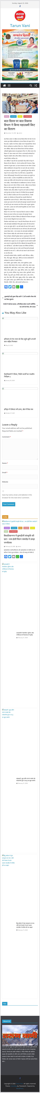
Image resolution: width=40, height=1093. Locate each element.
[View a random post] (35, 85)
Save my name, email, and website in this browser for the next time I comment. (17, 496)
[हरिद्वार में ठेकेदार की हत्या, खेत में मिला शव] (20, 389)
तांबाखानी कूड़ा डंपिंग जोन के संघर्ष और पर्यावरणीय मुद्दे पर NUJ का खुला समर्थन (25, 779)
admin (20, 133)
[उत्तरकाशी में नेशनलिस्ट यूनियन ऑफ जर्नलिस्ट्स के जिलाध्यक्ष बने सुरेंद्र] (8, 635)
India (20, 528)
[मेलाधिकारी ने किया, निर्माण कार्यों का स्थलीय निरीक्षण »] (20, 354)
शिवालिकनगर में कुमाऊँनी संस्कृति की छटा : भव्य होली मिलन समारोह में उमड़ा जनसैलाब (19, 539)
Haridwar (13, 116)
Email (4, 472)
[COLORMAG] (20, 1026)
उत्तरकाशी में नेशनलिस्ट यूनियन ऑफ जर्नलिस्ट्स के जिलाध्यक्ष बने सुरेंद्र (25, 634)
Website (5, 482)
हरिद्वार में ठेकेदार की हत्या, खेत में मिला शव (18, 409)
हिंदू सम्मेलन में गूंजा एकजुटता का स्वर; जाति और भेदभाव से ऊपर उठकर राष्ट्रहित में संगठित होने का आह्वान (25, 925)
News (6, 531)
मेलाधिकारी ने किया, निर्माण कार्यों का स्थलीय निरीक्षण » (19, 375)
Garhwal (7, 528)
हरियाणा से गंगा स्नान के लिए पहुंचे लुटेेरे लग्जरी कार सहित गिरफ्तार (20, 340)
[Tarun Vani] (4, 85)
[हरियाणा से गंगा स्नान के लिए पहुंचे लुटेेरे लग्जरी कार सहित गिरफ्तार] (20, 318)
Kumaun (26, 528)
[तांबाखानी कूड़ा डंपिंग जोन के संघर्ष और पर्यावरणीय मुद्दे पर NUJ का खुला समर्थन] (8, 781)
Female (6, 116)
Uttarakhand (27, 116)
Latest (20, 116)
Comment (6, 437)
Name (5, 463)
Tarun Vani (20, 25)
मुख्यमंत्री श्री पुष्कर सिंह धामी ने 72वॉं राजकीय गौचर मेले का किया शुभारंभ (20, 297)
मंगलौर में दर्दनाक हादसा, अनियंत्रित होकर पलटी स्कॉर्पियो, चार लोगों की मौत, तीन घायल (19, 305)
